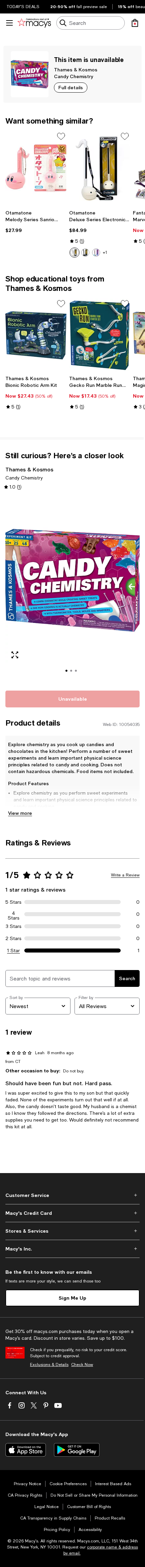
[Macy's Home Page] (34, 23)
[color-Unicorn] (96, 252)
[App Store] (25, 1450)
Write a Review (125, 875)
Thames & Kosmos (75, 69)
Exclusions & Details (49, 1364)
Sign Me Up (72, 1298)
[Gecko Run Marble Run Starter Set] (99, 335)
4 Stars (14, 914)
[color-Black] (85, 252)
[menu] (9, 23)
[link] (35, 221)
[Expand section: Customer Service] (72, 1195)
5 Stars (13, 902)
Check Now (82, 1364)
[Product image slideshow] (72, 589)
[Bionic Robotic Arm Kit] (35, 335)
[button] (72, 589)
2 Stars (13, 938)
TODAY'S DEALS (23, 6)
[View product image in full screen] (15, 655)
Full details (70, 87)
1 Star (13, 950)
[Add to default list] (61, 136)
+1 (105, 252)
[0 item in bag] (135, 23)
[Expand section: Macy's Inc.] (72, 1249)
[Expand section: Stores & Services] (72, 1231)
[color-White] (74, 252)
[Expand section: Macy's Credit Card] (72, 1213)
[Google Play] (76, 1450)
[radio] (74, 252)
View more (20, 813)
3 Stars (14, 926)
